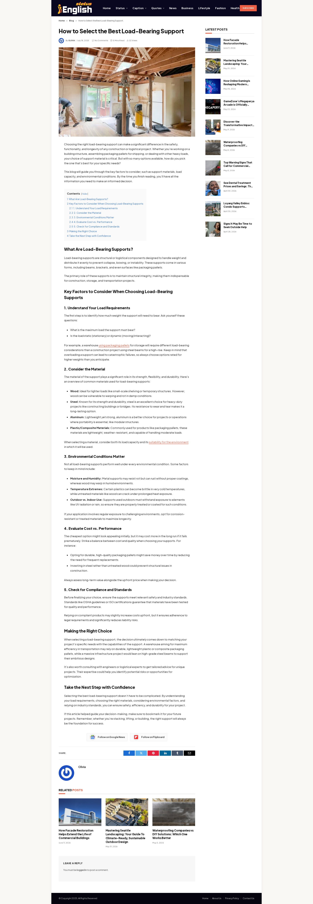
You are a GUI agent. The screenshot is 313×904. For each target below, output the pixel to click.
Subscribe (248, 8)
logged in (82, 869)
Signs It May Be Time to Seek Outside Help (238, 225)
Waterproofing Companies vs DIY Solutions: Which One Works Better (173, 834)
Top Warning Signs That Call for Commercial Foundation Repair (238, 164)
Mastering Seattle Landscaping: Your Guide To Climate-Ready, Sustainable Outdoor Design (125, 836)
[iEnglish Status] (75, 8)
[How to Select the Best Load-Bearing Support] (127, 92)
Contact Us (248, 898)
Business (187, 8)
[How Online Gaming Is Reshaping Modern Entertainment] (213, 86)
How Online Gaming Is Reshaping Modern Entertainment (237, 82)
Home (107, 8)
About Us (216, 898)
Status (120, 8)
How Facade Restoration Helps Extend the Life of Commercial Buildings (76, 834)
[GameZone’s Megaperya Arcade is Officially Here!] (213, 106)
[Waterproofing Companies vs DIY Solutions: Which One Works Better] (173, 812)
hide (84, 193)
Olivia (71, 40)
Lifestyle (204, 8)
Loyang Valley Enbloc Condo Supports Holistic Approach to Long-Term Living (237, 205)
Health (235, 8)
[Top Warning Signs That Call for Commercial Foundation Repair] (213, 168)
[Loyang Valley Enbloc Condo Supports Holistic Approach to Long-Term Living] (213, 208)
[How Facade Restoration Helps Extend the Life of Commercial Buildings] (80, 812)
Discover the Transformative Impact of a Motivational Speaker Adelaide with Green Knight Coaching (238, 123)
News (173, 8)
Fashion (220, 8)
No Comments (101, 40)
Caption (138, 8)
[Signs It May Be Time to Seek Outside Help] (213, 229)
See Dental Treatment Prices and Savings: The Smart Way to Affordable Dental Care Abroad (238, 184)
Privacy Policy (232, 898)
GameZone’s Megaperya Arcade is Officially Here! (239, 103)
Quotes (156, 8)
